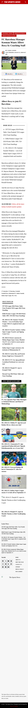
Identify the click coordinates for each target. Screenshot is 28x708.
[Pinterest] (11, 561)
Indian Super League (9, 35)
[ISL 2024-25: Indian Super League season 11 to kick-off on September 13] (14, 482)
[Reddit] (2, 567)
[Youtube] (8, 561)
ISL (13, 295)
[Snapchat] (11, 564)
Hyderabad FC (12, 293)
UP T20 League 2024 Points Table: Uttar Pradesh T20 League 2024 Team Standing (13, 132)
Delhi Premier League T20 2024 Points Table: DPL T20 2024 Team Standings (12, 141)
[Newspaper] (8, 567)
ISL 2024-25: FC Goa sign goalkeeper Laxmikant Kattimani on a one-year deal (13, 362)
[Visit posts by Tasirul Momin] (3, 52)
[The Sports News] (12, 2)
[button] (3, 2)
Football (18, 291)
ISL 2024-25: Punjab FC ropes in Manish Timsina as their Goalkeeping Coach (14, 514)
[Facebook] (2, 561)
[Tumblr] (8, 564)
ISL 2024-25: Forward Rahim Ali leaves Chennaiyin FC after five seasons (12, 469)
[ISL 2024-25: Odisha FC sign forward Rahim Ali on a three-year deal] (14, 414)
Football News (7, 33)
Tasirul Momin (11, 50)
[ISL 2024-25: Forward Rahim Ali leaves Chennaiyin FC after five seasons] (14, 459)
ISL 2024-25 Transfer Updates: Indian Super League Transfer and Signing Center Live (13, 332)
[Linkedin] (5, 564)
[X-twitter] (5, 561)
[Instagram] (2, 564)
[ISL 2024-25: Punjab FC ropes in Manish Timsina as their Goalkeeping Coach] (14, 503)
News (15, 295)
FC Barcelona (12, 291)
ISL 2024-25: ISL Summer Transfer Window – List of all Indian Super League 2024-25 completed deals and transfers (14, 539)
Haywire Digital (14, 706)
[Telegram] (5, 567)
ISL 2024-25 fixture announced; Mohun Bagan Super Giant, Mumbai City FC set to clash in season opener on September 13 (14, 551)
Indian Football (20, 33)
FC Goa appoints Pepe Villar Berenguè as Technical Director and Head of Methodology (14, 402)
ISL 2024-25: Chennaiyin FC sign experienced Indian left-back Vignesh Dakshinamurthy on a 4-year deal (13, 446)
